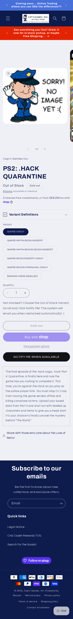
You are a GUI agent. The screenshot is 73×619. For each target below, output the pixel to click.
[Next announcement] (66, 5)
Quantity (8, 285)
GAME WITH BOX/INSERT (27, 241)
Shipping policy (49, 602)
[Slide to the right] (45, 149)
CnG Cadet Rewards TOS (24, 535)
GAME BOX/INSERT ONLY (27, 259)
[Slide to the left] (28, 149)
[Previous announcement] (7, 5)
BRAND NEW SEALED (24, 277)
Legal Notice (16, 527)
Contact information (38, 608)
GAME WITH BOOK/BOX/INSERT (32, 250)
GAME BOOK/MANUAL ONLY (29, 268)
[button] (8, 18)
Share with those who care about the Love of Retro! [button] (36, 435)
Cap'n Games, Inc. (34, 591)
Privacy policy (52, 595)
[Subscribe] (61, 503)
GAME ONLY (17, 232)
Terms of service (28, 602)
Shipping (7, 191)
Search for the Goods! (21, 544)
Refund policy (33, 595)
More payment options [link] (36, 346)
